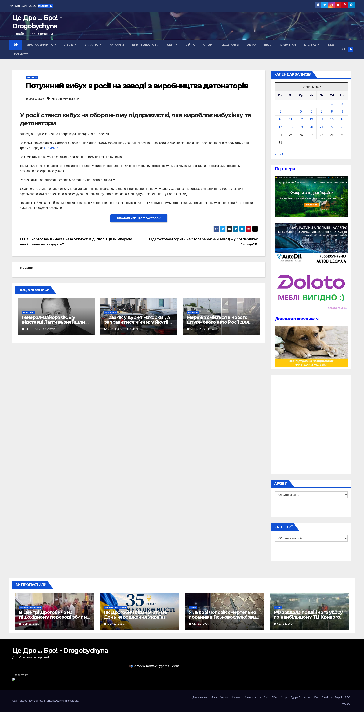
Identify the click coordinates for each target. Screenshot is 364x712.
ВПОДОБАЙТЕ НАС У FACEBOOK (139, 218)
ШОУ (267, 45)
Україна (92, 45)
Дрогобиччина (40, 45)
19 (301, 127)
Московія (32, 77)
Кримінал (288, 45)
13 (311, 119)
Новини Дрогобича (30, 607)
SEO (331, 45)
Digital (311, 45)
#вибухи (57, 98)
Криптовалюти (145, 45)
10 (280, 119)
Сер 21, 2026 (285, 624)
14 (321, 119)
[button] (343, 49)
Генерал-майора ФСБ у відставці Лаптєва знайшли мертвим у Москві (53, 322)
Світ (171, 45)
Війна (190, 45)
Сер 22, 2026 (31, 624)
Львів (69, 45)
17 (280, 127)
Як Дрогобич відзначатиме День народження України (135, 614)
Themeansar (71, 700)
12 (301, 119)
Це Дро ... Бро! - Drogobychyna (60, 650)
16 (342, 119)
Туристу (21, 54)
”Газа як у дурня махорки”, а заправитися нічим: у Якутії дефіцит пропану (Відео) (136, 322)
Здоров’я (230, 45)
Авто (251, 45)
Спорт (208, 45)
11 (290, 119)
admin (29, 267)
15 (332, 119)
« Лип (279, 154)
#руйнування (71, 98)
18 (291, 127)
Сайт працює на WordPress (28, 700)
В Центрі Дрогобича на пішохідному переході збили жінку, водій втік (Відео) (53, 616)
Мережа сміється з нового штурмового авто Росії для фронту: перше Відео (218, 322)
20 (311, 127)
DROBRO (51, 148)
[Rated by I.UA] (16, 680)
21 (321, 127)
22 (332, 127)
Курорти (116, 45)
